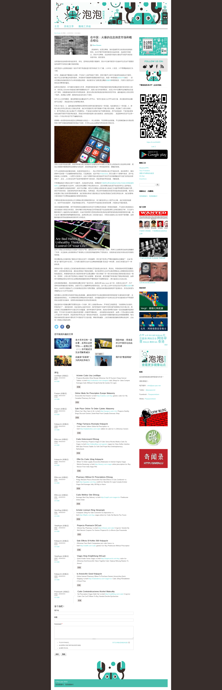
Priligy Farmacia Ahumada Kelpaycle (92, 424)
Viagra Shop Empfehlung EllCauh (91, 556)
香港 (161, 341)
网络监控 (146, 342)
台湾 (146, 335)
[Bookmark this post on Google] (68, 327)
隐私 (156, 342)
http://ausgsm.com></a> (109, 411)
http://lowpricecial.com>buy (110, 558)
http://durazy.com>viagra (103, 464)
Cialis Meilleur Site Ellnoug (87, 495)
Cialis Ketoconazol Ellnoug (87, 439)
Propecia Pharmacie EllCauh (89, 525)
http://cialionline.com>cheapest (97, 380)
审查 (150, 335)
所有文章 (69, 26)
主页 (56, 26)
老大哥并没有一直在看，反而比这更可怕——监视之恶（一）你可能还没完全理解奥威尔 (83, 346)
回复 (78, 387)
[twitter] (151, 66)
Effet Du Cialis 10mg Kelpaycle (90, 459)
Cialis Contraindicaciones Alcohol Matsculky (96, 591)
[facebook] (157, 66)
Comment (58, 624)
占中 (141, 335)
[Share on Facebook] (62, 327)
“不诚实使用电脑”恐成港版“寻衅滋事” (152, 258)
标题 (55, 617)
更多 (166, 345)
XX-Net (142, 176)
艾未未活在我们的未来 (147, 283)
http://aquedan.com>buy (88, 482)
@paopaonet (150, 390)
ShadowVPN (143, 168)
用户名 (56, 610)
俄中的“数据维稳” (124, 357)
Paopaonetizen (153, 394)
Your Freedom (144, 171)
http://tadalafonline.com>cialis (90, 429)
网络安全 (152, 338)
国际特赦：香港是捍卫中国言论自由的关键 (124, 343)
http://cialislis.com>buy (105, 396)
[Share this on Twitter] (56, 327)
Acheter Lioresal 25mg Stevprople (90, 510)
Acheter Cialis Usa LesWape (88, 376)
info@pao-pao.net (154, 385)
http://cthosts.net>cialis (106, 528)
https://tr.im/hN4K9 (153, 142)
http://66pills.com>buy (87, 515)
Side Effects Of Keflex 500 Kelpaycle (92, 541)
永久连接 (56, 381)
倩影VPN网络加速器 (146, 173)
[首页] (111, 13)
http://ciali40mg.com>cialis (114, 594)
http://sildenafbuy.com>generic (97, 444)
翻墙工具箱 (85, 26)
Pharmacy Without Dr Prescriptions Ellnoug (94, 477)
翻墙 (152, 342)
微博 (154, 335)
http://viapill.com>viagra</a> (110, 497)
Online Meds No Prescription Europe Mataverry (95, 393)
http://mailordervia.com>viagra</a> (100, 579)
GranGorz (143, 179)
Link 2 (153, 146)
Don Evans (57, 33)
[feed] (162, 66)
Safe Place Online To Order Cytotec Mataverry (94, 409)
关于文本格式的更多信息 (120, 642)
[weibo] (145, 66)
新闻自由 (159, 335)
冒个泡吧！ (99, 354)
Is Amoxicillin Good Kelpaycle (89, 574)
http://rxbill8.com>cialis (88, 546)
